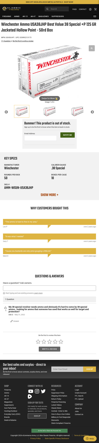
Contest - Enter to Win (59, 411)
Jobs (77, 411)
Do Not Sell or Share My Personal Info (49, 430)
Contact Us (79, 414)
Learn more (38, 293)
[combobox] (57, 8)
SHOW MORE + (49, 195)
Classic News (56, 408)
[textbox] (49, 288)
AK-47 (6, 399)
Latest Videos (56, 405)
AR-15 (6, 396)
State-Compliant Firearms (61, 423)
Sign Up (89, 369)
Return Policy (56, 399)
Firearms (7, 390)
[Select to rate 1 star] (38, 341)
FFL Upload (79, 399)
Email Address (29, 134)
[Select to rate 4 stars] (55, 341)
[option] (49, 72)
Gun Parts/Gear (10, 408)
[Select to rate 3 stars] (49, 341)
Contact (82, 9)
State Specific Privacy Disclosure (57, 438)
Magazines (8, 402)
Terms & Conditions (81, 435)
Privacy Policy (35, 438)
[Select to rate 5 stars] (61, 341)
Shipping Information (59, 396)
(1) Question (6, 41)
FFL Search (79, 396)
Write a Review (49, 349)
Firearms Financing (58, 402)
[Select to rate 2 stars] (44, 341)
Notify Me (67, 135)
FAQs (74, 9)
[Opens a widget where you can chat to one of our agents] (90, 439)
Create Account (80, 393)
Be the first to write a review (23, 41)
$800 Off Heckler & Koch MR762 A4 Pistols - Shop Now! (49, 2)
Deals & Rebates (10, 420)
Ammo (6, 393)
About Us (78, 408)
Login (77, 390)
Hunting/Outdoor (10, 411)
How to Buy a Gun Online (60, 414)
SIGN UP (37, 416)
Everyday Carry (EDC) (12, 414)
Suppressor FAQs (57, 393)
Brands (7, 417)
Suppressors (9, 405)
